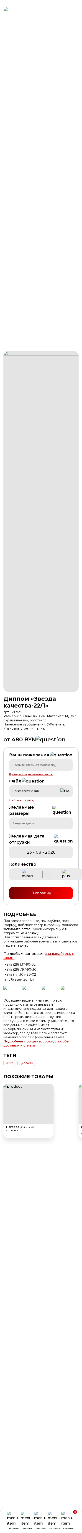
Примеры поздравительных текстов (31, 774)
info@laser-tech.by (19, 979)
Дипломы (26, 1063)
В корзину (41, 893)
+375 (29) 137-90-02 (20, 964)
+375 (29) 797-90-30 (20, 969)
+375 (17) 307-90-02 (20, 974)
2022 (9, 1063)
